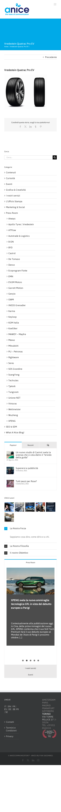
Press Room (12, 213)
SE (6, 712)
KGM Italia (13, 322)
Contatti (10, 722)
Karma (11, 311)
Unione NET (14, 397)
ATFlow (12, 230)
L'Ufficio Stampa (14, 201)
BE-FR (16, 709)
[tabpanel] (30, 615)
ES (5, 709)
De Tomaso (14, 259)
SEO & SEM (11, 426)
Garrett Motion (15, 288)
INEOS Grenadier (17, 305)
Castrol (12, 253)
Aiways (11, 218)
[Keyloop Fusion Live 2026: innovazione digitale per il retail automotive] (19, 507)
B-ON (11, 241)
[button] (30, 528)
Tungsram (13, 392)
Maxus (11, 340)
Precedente (51, 57)
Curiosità (10, 178)
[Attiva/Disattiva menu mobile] (55, 4)
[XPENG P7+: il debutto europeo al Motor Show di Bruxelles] (30, 507)
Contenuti (11, 172)
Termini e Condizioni (11, 729)
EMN (10, 276)
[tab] (30, 562)
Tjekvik (11, 386)
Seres (11, 363)
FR (14, 706)
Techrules (13, 380)
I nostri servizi (13, 195)
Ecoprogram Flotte (17, 270)
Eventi (9, 184)
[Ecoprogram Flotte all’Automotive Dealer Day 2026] (50, 507)
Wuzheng (13, 415)
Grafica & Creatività (16, 190)
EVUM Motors (15, 282)
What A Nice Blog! (15, 432)
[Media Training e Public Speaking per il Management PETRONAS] (40, 507)
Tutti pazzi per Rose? (26, 481)
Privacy (9, 736)
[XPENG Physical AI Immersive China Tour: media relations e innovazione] (9, 507)
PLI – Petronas (15, 351)
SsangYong (13, 374)
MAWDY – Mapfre (17, 334)
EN (9, 706)
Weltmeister (14, 409)
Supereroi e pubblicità (27, 468)
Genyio (11, 293)
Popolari (13, 445)
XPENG (12, 421)
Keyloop (12, 317)
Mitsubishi (13, 345)
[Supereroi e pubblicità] (10, 468)
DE (9, 709)
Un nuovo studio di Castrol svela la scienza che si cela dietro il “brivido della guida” (33, 455)
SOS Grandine (15, 369)
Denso (11, 265)
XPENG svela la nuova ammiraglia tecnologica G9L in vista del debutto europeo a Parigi (31, 604)
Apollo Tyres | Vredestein (21, 224)
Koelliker (12, 328)
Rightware (13, 357)
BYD (10, 247)
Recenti (30, 445)
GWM (11, 299)
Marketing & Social (15, 207)
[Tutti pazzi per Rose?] (10, 481)
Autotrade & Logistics (19, 236)
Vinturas (12, 403)
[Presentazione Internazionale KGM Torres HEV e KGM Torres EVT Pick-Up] (9, 517)
